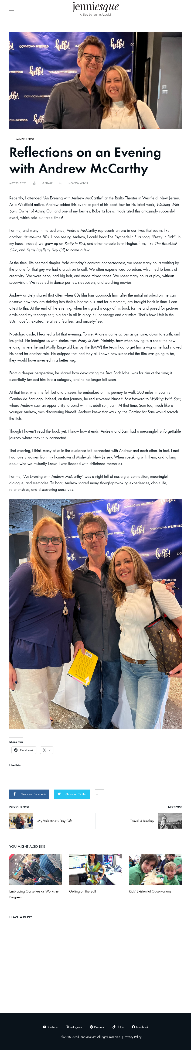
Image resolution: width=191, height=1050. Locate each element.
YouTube (52, 1027)
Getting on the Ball (82, 891)
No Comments (78, 183)
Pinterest (99, 1027)
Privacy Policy (132, 1037)
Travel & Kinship (142, 821)
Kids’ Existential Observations (150, 891)
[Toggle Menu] (11, 9)
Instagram (75, 1027)
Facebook (141, 1027)
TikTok (119, 1027)
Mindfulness (25, 139)
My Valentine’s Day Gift (54, 821)
